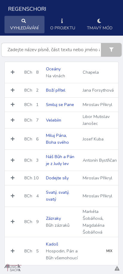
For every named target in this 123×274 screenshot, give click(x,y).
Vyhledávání (24, 28)
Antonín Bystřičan (100, 160)
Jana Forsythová (98, 90)
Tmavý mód (100, 28)
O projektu (62, 28)
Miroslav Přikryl (97, 105)
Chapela (91, 72)
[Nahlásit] (117, 269)
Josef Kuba (93, 139)
